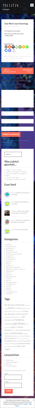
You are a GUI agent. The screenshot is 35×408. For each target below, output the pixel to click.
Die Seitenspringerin (12, 362)
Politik (8, 278)
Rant (7, 280)
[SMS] (16, 46)
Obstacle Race (10, 276)
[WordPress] (6, 46)
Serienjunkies (10, 284)
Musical (14, 330)
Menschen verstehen (12, 267)
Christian (17, 26)
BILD (15, 308)
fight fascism (14, 56)
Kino (7, 263)
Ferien (20, 317)
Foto (12, 320)
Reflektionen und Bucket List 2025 (16, 179)
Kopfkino (8, 265)
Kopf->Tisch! (17, 327)
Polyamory (27, 336)
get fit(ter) (19, 323)
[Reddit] (9, 46)
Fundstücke (9, 258)
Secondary (18, 341)
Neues (8, 275)
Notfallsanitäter (8, 336)
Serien (24, 341)
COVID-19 (10, 311)
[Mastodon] (9, 50)
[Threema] (13, 46)
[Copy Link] (23, 46)
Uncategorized (10, 292)
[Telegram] (6, 50)
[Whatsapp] (27, 46)
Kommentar (7, 88)
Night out (7, 333)
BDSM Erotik (9, 360)
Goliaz (27, 324)
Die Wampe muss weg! (12, 254)
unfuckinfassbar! (24, 343)
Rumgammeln (9, 341)
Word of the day (12, 346)
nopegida (21, 56)
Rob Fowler (18, 338)
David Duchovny (19, 311)
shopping (6, 343)
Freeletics (19, 320)
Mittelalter (9, 271)
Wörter (7, 56)
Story (7, 288)
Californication (26, 308)
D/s (15, 311)
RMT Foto (9, 364)
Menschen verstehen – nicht (14, 269)
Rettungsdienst (10, 282)
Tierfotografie (14, 343)
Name (5, 110)
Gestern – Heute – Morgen (13, 170)
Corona (6, 311)
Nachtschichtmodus (23, 330)
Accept (25, 404)
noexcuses (17, 333)
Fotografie (9, 256)
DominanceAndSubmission (11, 317)
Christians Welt (10, 252)
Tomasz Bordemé (11, 366)
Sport (7, 286)
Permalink (19, 58)
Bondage (8, 250)
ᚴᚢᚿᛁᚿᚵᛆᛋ (10, 5)
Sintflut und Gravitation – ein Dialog (16, 172)
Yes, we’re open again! (12, 177)
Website (5, 125)
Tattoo (8, 290)
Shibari (28, 341)
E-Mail (5, 117)
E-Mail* (6, 382)
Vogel (5, 346)
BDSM (8, 244)
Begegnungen (10, 246)
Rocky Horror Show (25, 338)
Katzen (8, 261)
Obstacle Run (17, 336)
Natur (7, 273)
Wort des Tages (11, 58)
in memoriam (10, 259)
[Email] (20, 46)
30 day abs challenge (14, 305)
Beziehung (9, 248)
